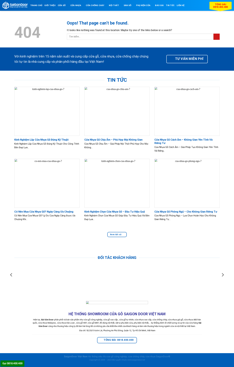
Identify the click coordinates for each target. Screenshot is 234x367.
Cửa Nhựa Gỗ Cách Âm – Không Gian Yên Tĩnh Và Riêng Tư (183, 141)
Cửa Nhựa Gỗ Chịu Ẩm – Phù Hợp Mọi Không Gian (113, 139)
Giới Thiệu (50, 5)
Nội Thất (114, 5)
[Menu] (188, 5)
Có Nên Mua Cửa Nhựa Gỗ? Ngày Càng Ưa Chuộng (43, 211)
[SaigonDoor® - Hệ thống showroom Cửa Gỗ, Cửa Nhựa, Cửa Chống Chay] (15, 5)
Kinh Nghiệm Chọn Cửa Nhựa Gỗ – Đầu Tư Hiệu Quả (114, 211)
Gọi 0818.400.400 (12, 363)
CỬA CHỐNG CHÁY (95, 5)
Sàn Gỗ (127, 5)
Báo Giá (159, 5)
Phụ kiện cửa (143, 5)
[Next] (222, 275)
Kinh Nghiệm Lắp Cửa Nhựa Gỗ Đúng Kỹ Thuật (41, 139)
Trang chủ (36, 5)
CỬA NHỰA (75, 5)
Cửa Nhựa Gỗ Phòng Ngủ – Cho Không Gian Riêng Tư (185, 211)
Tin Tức (170, 5)
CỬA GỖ (62, 5)
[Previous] (11, 275)
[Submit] (216, 37)
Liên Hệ (180, 5)
